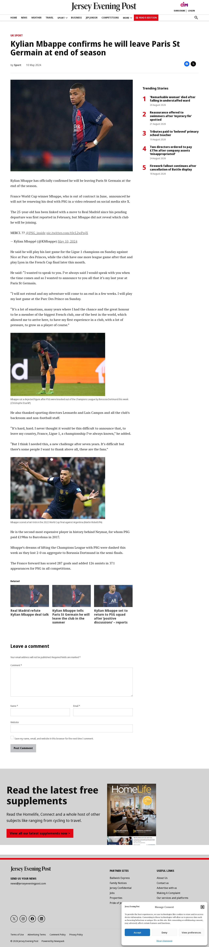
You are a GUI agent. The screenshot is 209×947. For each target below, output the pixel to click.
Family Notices (118, 883)
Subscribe (179, 10)
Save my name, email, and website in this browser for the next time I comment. (54, 738)
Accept (137, 932)
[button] (202, 907)
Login (191, 10)
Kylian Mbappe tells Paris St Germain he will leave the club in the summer (71, 616)
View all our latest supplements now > (40, 833)
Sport (61, 17)
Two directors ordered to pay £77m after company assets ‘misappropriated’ (171, 150)
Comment (16, 665)
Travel (49, 17)
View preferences (191, 932)
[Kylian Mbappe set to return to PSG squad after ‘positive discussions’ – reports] (113, 596)
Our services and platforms (172, 898)
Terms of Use (17, 934)
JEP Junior (91, 17)
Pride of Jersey (118, 903)
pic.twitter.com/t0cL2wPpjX (67, 233)
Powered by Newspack (53, 941)
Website (14, 722)
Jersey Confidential (120, 888)
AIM (184, 4)
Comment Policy (58, 934)
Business (76, 17)
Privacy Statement (164, 940)
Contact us (163, 883)
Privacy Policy (76, 934)
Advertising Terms (37, 934)
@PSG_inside (36, 233)
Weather (36, 17)
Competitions (110, 17)
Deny (164, 932)
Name (14, 705)
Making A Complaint (168, 893)
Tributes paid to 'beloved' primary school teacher (174, 133)
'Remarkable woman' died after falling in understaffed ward (172, 99)
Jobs (112, 893)
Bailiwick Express (120, 878)
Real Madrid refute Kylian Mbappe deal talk (29, 612)
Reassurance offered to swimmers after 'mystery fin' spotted (171, 115)
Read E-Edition (148, 17)
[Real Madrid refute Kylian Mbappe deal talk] (29, 596)
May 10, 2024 (67, 241)
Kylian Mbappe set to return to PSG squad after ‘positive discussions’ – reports (111, 616)
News (24, 17)
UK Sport (16, 35)
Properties (116, 898)
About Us (162, 878)
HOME (13, 17)
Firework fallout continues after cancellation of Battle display (173, 167)
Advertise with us (167, 888)
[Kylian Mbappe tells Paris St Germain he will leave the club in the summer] (71, 596)
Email (76, 705)
